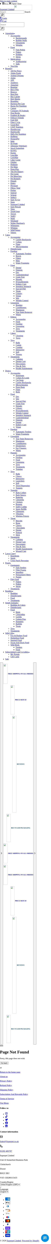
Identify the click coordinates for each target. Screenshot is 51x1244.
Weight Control (22, 300)
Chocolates (20, 528)
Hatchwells (15, 132)
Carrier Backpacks (23, 239)
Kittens (13, 317)
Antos (12, 78)
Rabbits (19, 624)
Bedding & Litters (17, 605)
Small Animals (11, 603)
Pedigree (14, 165)
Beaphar (13, 87)
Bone (18, 523)
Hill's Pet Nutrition (18, 134)
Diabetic (19, 270)
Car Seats (20, 380)
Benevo (13, 92)
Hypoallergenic (22, 282)
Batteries (19, 497)
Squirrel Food (16, 640)
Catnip (18, 345)
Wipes (18, 314)
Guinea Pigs (21, 619)
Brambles (14, 101)
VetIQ (12, 216)
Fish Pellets (20, 50)
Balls (18, 343)
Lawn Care (10, 553)
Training (19, 469)
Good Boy (14, 125)
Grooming (14, 303)
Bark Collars (21, 493)
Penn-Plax (14, 169)
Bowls (18, 256)
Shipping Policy (6, 1090)
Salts (18, 64)
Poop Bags (20, 387)
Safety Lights (21, 507)
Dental (18, 268)
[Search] (2, 15)
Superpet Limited (17, 204)
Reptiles (8, 591)
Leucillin (14, 155)
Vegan (18, 296)
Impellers (19, 572)
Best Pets (14, 94)
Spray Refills (21, 509)
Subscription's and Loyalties (16, 652)
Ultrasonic (20, 511)
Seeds (12, 558)
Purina (13, 190)
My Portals (14, 654)
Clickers (19, 502)
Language (4, 1189)
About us (4, 1076)
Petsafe (13, 181)
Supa (12, 202)
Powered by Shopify (30, 1241)
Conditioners (21, 307)
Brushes (19, 305)
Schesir (13, 195)
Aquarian (14, 85)
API (12, 80)
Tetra (12, 209)
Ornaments (20, 43)
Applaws (14, 82)
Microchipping (22, 247)
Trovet (13, 214)
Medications (15, 59)
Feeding (13, 251)
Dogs (7, 371)
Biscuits (19, 521)
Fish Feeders (21, 568)
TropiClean (15, 211)
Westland (14, 221)
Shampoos (20, 310)
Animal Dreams (17, 75)
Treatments (20, 331)
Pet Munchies (16, 176)
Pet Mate (14, 167)
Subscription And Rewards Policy (14, 1094)
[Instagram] (6, 1114)
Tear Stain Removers (24, 439)
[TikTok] (6, 1117)
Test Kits (14, 66)
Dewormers (20, 364)
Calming (19, 359)
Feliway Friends (17, 118)
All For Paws (15, 71)
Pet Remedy (15, 179)
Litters (13, 333)
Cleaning (19, 336)
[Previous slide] (1, 853)
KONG (13, 150)
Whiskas (14, 228)
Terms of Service (7, 1099)
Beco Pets (14, 90)
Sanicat (13, 193)
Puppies (13, 453)
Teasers (19, 354)
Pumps (18, 577)
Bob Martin (15, 99)
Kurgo (13, 153)
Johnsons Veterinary (18, 146)
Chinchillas (20, 614)
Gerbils (19, 617)
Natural (19, 532)
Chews (18, 476)
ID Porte (14, 143)
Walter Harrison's (17, 223)
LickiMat (14, 157)
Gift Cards (14, 657)
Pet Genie (14, 174)
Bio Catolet (15, 97)
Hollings (14, 136)
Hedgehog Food (17, 638)
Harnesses (20, 375)
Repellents (14, 556)
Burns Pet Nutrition (18, 106)
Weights (19, 45)
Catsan (13, 108)
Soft (17, 352)
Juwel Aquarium (17, 148)
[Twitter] (6, 1120)
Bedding (14, 593)
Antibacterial (21, 61)
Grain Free (20, 277)
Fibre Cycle (15, 122)
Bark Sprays (21, 495)
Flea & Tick (21, 366)
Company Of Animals (19, 111)
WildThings (15, 230)
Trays (18, 338)
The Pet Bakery (16, 172)
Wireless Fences (22, 516)
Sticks (18, 57)
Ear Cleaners (21, 448)
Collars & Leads (22, 378)
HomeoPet (14, 139)
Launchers (20, 481)
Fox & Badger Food (18, 635)
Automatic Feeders (23, 254)
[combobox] (12, 12)
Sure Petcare (15, 207)
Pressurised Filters (23, 575)
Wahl (12, 218)
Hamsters (19, 621)
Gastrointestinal (22, 275)
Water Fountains (22, 263)
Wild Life (9, 633)
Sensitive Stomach (23, 286)
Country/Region (6, 1182)
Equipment (14, 565)
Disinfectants (15, 249)
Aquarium (9, 33)
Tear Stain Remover (24, 312)
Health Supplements (24, 368)
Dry (17, 272)
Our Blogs (4, 1103)
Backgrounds (21, 38)
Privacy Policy (6, 1081)
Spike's (13, 197)
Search (27, 12)
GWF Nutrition (16, 127)
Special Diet (21, 289)
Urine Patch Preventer (19, 561)
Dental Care (21, 361)
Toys (18, 329)
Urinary (19, 293)
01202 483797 (6, 1151)
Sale (7, 659)
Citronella (20, 500)
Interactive (20, 350)
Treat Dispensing (23, 486)
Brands (8, 68)
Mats (18, 261)
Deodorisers (21, 446)
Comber (19, 347)
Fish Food (14, 579)
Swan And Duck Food (19, 643)
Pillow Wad (15, 188)
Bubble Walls (21, 40)
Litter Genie (15, 160)
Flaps (18, 244)
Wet (17, 298)
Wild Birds (14, 645)
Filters (18, 258)
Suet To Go (15, 200)
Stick (18, 535)
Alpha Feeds (15, 73)
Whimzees (14, 225)
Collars (19, 242)
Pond (7, 563)
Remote (19, 504)
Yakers (13, 232)
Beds (18, 392)
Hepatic (19, 279)
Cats (7, 235)
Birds (18, 612)
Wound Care (21, 551)
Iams (12, 141)
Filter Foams (21, 570)
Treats (18, 291)
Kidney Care (21, 284)
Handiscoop (15, 129)
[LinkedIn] (6, 1126)
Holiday (19, 54)
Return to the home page (10, 1072)
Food (12, 47)
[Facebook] (6, 1123)
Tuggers (19, 488)
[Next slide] (34, 853)
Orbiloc (13, 162)
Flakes (18, 52)
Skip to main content (8, 1)
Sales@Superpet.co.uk (9, 1141)
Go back (4, 1063)
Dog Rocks (15, 113)
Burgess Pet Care (17, 104)
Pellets (18, 584)
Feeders (19, 647)
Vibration (19, 514)
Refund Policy (6, 1085)
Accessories (15, 36)
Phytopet (14, 186)
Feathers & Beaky (17, 115)
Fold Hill (14, 120)
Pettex (13, 183)
